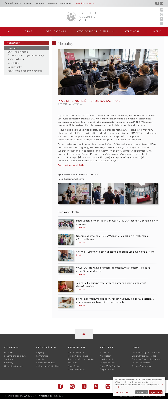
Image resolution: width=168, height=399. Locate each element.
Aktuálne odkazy (85, 3)
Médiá (157, 31)
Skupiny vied (66, 3)
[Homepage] (71, 17)
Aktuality (14, 48)
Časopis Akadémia (141, 362)
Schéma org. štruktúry (15, 356)
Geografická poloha (13, 366)
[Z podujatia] (74, 193)
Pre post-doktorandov (78, 356)
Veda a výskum (56, 31)
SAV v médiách (15, 59)
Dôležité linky (14, 67)
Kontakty (29, 3)
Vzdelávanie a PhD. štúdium (95, 31)
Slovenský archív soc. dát (144, 356)
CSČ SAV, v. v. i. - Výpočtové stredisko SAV (43, 396)
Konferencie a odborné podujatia (24, 71)
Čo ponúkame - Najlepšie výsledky (25, 55)
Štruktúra (8, 359)
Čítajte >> (80, 227)
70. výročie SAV (107, 362)
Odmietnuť (141, 392)
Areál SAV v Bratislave (110, 366)
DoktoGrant (73, 366)
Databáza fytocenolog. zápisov (146, 359)
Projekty (40, 352)
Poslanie (8, 352)
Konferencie (42, 356)
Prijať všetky (156, 392)
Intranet (41, 3)
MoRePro (72, 362)
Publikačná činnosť (45, 362)
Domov (12, 31)
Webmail (52, 3)
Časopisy (40, 359)
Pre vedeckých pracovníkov (81, 359)
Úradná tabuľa (13, 3)
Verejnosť (132, 31)
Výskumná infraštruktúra (48, 366)
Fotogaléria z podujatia (71, 165)
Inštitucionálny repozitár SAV (146, 352)
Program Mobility (76, 369)
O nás (28, 31)
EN (161, 3)
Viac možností (121, 392)
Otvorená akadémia (17, 52)
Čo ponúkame (107, 369)
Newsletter (13, 63)
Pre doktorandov (76, 352)
